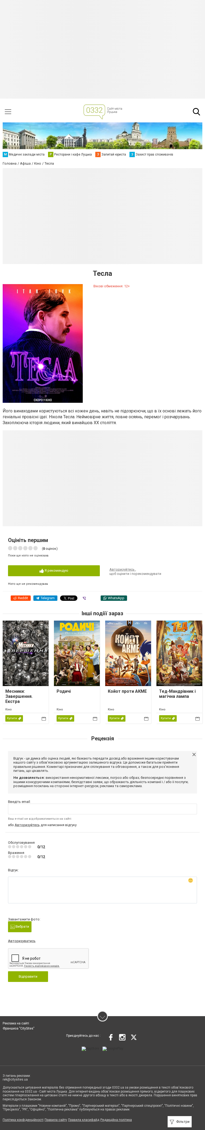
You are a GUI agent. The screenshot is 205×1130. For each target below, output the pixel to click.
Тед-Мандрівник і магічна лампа (177, 694)
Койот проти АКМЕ (127, 691)
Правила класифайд (83, 1120)
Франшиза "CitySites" (18, 1028)
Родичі (64, 691)
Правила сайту (56, 1120)
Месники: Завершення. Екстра (19, 696)
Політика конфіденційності (23, 1120)
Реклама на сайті (16, 1023)
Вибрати (22, 926)
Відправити (28, 976)
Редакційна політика (116, 1120)
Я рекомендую (56, 570)
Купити (12, 718)
